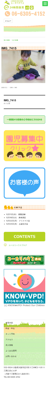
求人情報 (9, 345)
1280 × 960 (13, 87)
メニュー (8, 21)
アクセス (9, 339)
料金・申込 (10, 328)
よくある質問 (11, 350)
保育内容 (9, 322)
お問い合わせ (11, 356)
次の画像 (15, 40)
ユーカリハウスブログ (18, 245)
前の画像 (7, 40)
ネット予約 (10, 334)
